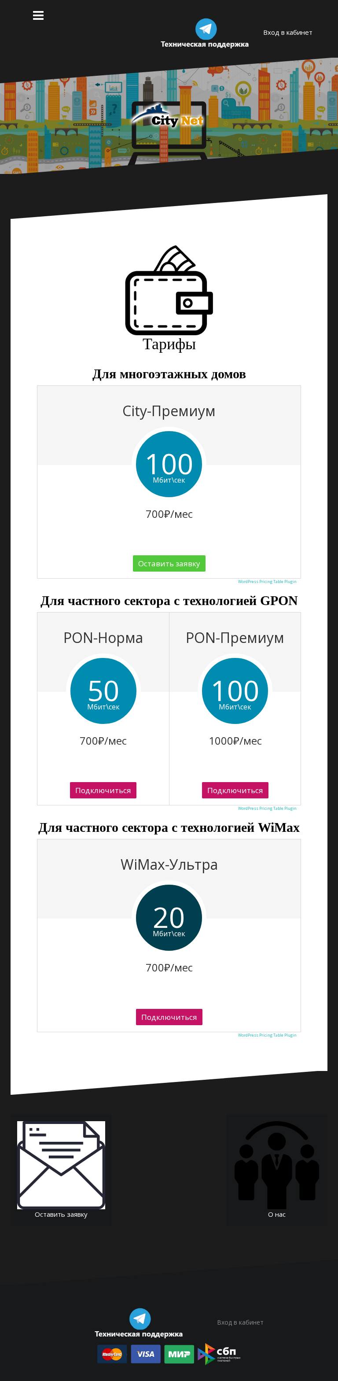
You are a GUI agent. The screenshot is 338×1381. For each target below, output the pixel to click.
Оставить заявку (169, 563)
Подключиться (103, 790)
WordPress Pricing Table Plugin (267, 581)
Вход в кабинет (287, 32)
